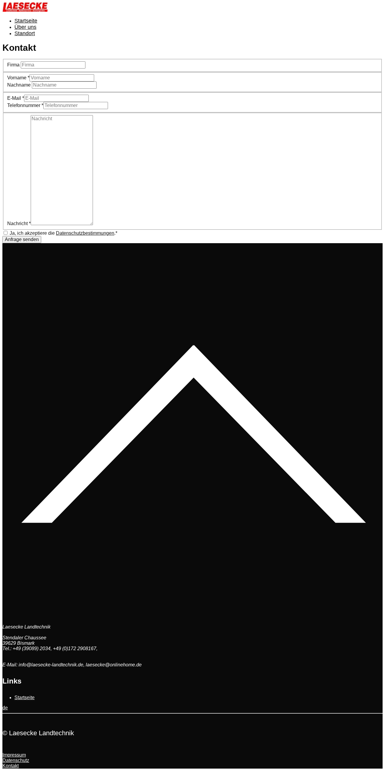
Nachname (19, 84)
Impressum (14, 754)
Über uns (25, 27)
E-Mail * (15, 98)
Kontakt (10, 765)
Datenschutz (15, 760)
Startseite (25, 21)
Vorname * (18, 77)
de (5, 707)
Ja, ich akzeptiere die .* (63, 233)
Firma (14, 64)
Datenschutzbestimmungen (85, 233)
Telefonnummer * (25, 105)
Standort (24, 33)
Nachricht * (19, 223)
